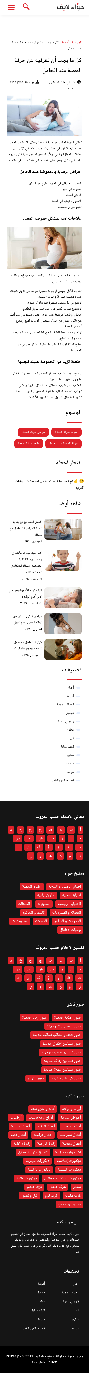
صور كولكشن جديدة (66, 1078)
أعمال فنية (18, 1135)
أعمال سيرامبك (70, 1135)
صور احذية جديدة (67, 1017)
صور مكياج (36, 1078)
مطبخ (70, 755)
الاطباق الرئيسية (69, 904)
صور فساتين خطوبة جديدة (61, 1052)
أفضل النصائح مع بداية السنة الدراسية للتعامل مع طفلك (26, 528)
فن (72, 738)
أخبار (71, 688)
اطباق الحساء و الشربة (65, 886)
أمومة (70, 696)
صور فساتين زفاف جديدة (62, 1061)
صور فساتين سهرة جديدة (62, 1069)
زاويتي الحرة (66, 722)
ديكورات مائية (27, 1178)
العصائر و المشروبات (66, 912)
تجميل (70, 713)
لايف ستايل (67, 747)
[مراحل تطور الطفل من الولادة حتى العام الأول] (63, 623)
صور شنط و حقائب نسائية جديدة (56, 1035)
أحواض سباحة (70, 1117)
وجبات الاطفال (70, 930)
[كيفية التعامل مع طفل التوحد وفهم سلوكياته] (63, 649)
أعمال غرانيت (42, 1135)
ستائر (77, 1187)
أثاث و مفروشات (43, 1109)
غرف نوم (51, 1195)
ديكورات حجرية (37, 1161)
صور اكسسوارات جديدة (64, 1026)
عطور (70, 730)
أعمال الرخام (46, 1126)
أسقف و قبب (71, 1126)
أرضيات (15, 1117)
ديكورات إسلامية (69, 1161)
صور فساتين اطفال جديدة (62, 1043)
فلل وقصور (29, 1195)
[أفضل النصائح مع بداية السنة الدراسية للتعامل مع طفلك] (63, 529)
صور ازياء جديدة (34, 1017)
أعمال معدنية (71, 1143)
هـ (50, 856)
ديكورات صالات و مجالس (62, 1178)
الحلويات (43, 904)
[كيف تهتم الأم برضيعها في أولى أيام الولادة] (63, 597)
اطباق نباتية (46, 895)
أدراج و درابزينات (41, 1117)
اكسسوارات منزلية (68, 1152)
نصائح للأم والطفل (62, 780)
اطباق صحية (71, 895)
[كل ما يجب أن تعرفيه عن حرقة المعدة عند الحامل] (44, 115)
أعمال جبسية (20, 1126)
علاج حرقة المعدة (29, 444)
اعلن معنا (38, 1363)
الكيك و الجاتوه (33, 912)
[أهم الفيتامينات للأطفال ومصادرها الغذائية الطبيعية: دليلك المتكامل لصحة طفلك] (63, 560)
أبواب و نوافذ (71, 1109)
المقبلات (41, 921)
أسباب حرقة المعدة (66, 432)
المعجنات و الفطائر (67, 921)
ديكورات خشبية (69, 1169)
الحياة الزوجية (65, 705)
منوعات (69, 764)
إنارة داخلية (22, 1143)
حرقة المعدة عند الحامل (63, 444)
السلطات (24, 904)
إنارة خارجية (46, 1143)
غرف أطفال (57, 1187)
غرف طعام (34, 1187)
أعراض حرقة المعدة (33, 432)
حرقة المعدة (45, 142)
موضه (70, 772)
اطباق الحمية (31, 886)
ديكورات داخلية (39, 1169)
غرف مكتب (73, 1195)
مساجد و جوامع (69, 1204)
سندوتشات (20, 921)
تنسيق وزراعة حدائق (33, 1152)
